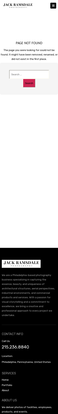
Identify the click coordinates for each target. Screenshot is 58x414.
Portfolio (7, 385)
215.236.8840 (15, 347)
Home (5, 379)
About (5, 390)
